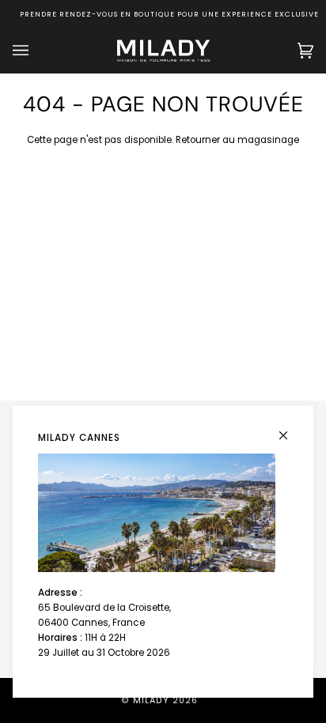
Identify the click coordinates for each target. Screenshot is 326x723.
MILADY (151, 700)
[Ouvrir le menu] (36, 50)
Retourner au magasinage (237, 140)
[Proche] (290, 428)
